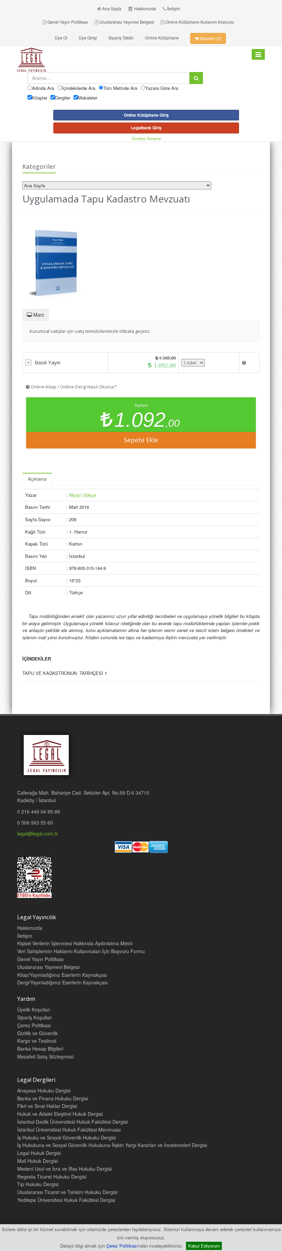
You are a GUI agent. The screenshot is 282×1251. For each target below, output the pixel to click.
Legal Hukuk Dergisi (39, 1152)
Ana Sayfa (111, 8)
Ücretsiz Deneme (146, 138)
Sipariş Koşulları (34, 1017)
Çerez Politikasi (34, 1025)
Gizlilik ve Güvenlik (37, 1033)
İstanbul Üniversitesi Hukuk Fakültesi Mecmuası (69, 1129)
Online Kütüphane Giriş (146, 115)
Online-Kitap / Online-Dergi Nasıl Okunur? (73, 387)
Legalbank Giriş (146, 128)
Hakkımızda (145, 8)
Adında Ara (43, 88)
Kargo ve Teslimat (36, 1040)
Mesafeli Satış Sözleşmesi (45, 1056)
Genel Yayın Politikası (67, 22)
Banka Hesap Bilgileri (40, 1048)
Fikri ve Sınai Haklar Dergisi (47, 1105)
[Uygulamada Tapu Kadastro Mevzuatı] (141, 259)
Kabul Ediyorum (204, 1245)
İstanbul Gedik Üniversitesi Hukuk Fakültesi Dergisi (72, 1121)
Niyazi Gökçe (82, 495)
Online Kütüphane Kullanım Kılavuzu (199, 22)
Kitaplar (39, 97)
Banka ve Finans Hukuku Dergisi (52, 1098)
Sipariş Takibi (120, 37)
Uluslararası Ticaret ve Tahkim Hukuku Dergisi (67, 1192)
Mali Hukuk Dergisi (37, 1160)
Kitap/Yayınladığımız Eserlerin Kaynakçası (62, 974)
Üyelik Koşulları (33, 1009)
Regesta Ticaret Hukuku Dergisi (51, 1176)
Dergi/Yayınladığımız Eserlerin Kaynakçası (62, 982)
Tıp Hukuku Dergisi (37, 1184)
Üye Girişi (88, 37)
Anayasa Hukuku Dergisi (43, 1090)
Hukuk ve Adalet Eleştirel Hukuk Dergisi (60, 1113)
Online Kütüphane (162, 37)
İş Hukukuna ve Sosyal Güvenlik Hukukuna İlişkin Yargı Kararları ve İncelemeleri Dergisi (112, 1145)
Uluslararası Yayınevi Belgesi (126, 22)
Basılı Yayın (48, 362)
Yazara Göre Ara (161, 88)
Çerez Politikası (122, 1245)
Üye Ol (61, 37)
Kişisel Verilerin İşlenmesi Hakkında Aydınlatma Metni (74, 943)
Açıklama (37, 479)
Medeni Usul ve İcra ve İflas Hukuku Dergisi (64, 1168)
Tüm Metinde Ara (120, 88)
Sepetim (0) (210, 38)
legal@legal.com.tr (37, 833)
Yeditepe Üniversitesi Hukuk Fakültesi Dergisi (66, 1199)
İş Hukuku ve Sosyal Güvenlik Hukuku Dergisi (66, 1137)
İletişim (173, 8)
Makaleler (87, 97)
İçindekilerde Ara (78, 88)
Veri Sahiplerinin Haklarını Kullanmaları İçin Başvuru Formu (81, 951)
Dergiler (62, 97)
